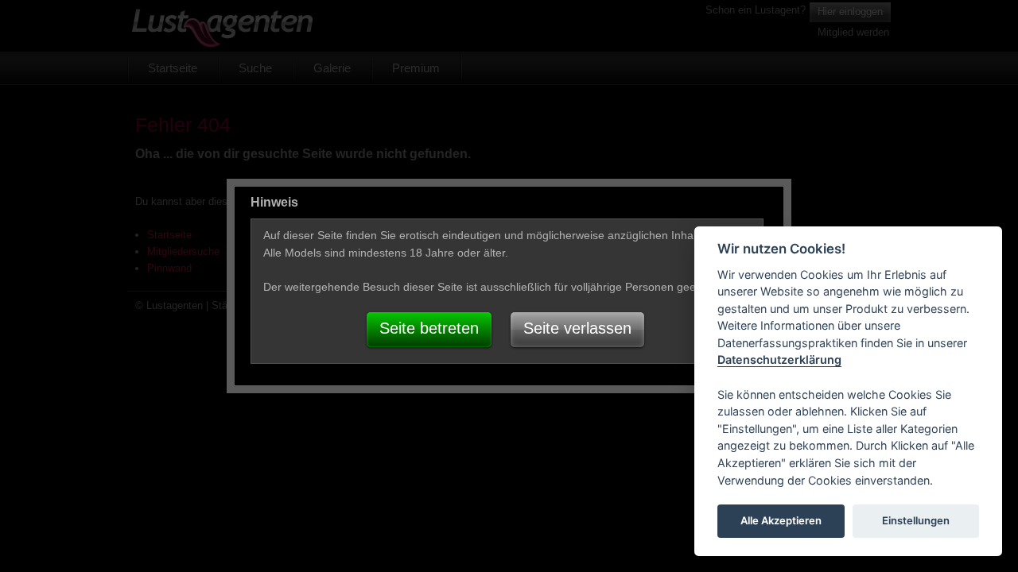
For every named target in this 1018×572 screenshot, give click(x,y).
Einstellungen (916, 521)
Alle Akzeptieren (781, 521)
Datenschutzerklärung (779, 360)
